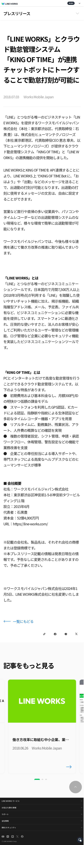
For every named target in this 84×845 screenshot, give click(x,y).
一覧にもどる (23, 621)
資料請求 (71, 3)
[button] (42, 13)
